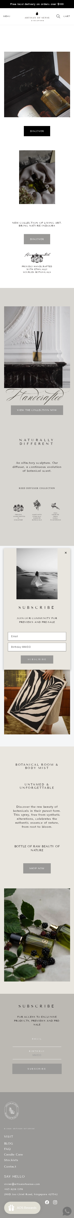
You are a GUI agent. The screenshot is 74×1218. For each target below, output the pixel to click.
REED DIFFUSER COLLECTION (37, 488)
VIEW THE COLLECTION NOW (37, 410)
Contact (10, 1166)
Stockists (11, 1160)
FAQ (7, 1149)
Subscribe (37, 1069)
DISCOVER (37, 131)
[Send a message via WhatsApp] (67, 1211)
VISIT (8, 1136)
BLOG (8, 1143)
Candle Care (13, 1154)
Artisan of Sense (24, 1129)
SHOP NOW (37, 868)
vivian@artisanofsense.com (22, 1184)
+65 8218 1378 (13, 1189)
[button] (7, 16)
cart (67, 16)
